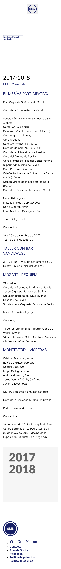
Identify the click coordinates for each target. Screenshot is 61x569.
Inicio (6, 84)
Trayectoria (18, 84)
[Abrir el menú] (32, 9)
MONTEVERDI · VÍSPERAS (25, 350)
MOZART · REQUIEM (20, 274)
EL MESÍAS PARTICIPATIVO (25, 94)
